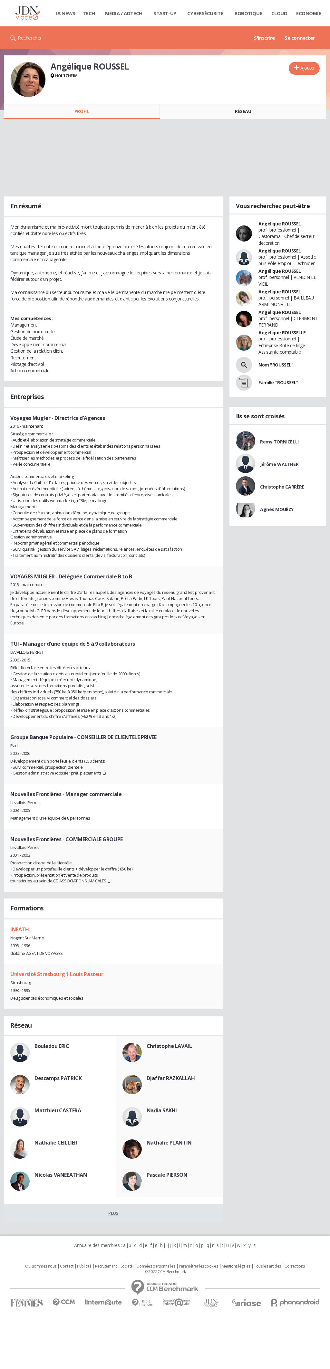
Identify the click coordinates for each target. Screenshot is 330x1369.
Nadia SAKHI (162, 1110)
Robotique (248, 13)
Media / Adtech (123, 13)
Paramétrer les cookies (198, 1266)
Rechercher (30, 37)
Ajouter (307, 68)
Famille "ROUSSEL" (278, 382)
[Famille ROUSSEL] (244, 383)
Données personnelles (156, 1266)
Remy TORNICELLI (279, 442)
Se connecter (300, 37)
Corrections (295, 1266)
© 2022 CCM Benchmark (165, 1271)
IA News (65, 13)
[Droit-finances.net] (142, 1303)
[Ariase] (246, 1302)
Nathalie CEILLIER (55, 1142)
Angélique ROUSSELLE (282, 332)
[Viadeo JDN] (211, 1303)
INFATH (19, 929)
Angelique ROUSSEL (279, 312)
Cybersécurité (205, 13)
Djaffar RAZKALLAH (171, 1078)
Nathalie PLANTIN (169, 1142)
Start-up (164, 13)
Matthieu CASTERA (57, 1110)
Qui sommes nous (40, 1266)
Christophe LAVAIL (169, 1046)
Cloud (279, 13)
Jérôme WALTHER (279, 464)
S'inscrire (264, 37)
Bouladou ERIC (51, 1046)
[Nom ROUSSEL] (244, 365)
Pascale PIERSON (167, 1174)
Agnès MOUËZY (277, 509)
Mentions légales (236, 1266)
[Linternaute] (103, 1302)
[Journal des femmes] (26, 1303)
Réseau (243, 111)
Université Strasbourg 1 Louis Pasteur (56, 974)
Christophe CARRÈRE (282, 487)
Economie (308, 13)
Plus (113, 1213)
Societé (127, 1266)
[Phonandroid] (295, 1302)
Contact (66, 1266)
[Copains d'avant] (177, 1302)
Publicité (84, 1266)
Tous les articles (267, 1266)
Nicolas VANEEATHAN (60, 1174)
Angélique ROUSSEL (279, 224)
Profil (81, 111)
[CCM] (64, 1302)
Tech (89, 13)
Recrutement (106, 1266)
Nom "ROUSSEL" (276, 365)
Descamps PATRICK (58, 1078)
